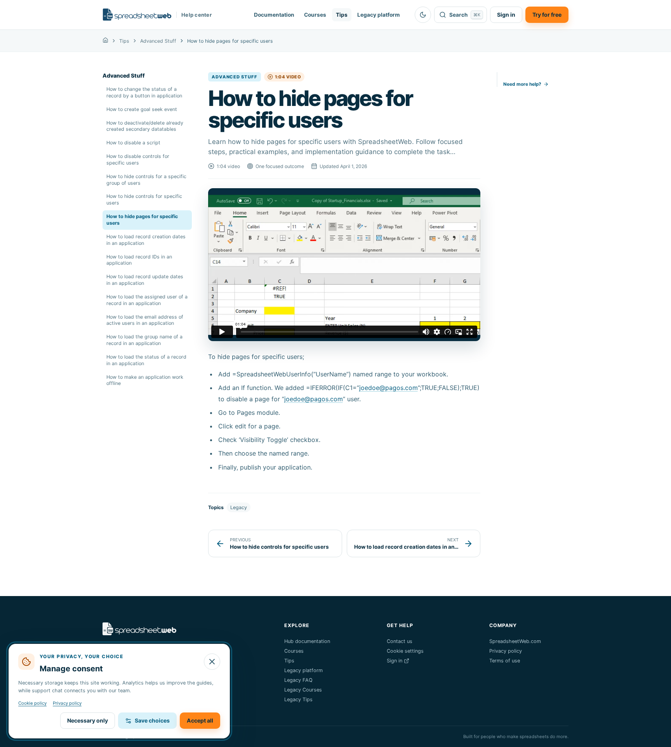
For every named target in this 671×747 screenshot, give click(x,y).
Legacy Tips (298, 699)
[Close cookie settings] (212, 661)
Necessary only (87, 720)
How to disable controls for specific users (137, 159)
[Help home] (105, 40)
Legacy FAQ (298, 680)
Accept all (200, 720)
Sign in (506, 14)
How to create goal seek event (141, 109)
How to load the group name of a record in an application (144, 340)
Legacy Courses (303, 690)
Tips (342, 15)
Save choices (152, 720)
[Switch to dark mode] (423, 15)
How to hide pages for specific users (142, 219)
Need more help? (522, 84)
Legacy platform (378, 15)
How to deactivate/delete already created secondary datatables (144, 126)
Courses (315, 15)
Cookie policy (32, 703)
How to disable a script (133, 143)
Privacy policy (505, 651)
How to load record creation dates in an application (146, 240)
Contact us (399, 641)
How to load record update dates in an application (144, 280)
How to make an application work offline (144, 380)
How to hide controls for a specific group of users (146, 179)
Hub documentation (307, 641)
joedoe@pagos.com (388, 388)
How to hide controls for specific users (144, 199)
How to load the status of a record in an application (146, 360)
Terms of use (504, 661)
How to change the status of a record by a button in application (144, 92)
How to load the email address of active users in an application (144, 320)
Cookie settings (405, 651)
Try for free (546, 14)
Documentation (274, 15)
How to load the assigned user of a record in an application (147, 300)
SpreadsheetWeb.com (515, 641)
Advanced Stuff (158, 41)
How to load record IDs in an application (139, 260)
